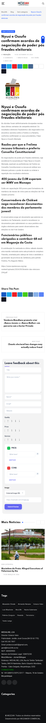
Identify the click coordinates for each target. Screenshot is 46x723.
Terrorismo (30, 615)
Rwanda (20, 615)
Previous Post (12, 317)
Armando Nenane (24, 604)
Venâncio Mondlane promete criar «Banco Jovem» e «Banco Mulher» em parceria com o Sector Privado (22, 323)
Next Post (36, 341)
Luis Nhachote (7, 610)
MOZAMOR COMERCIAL (30, 719)
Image (7, 488)
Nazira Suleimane (30, 610)
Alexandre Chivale (8, 604)
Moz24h (19, 610)
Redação (7, 54)
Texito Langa (7, 621)
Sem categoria (7, 564)
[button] (38, 522)
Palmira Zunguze (8, 615)
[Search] (43, 3)
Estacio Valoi (38, 604)
